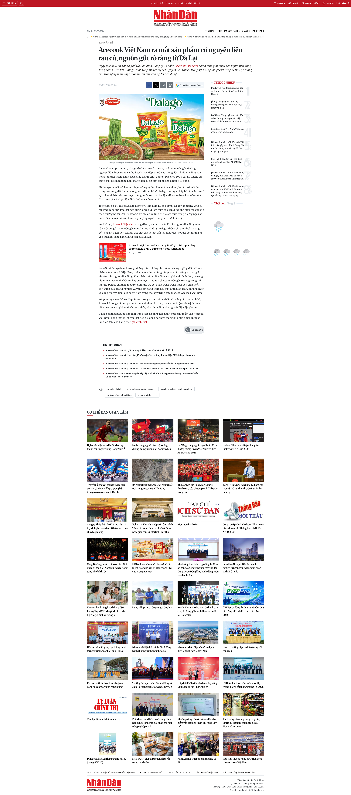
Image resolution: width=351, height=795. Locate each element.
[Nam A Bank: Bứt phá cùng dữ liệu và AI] (198, 744)
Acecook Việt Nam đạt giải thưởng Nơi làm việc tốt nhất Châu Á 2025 (139, 350)
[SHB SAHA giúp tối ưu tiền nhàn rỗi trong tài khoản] (152, 744)
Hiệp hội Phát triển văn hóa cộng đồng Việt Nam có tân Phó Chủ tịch (198, 685)
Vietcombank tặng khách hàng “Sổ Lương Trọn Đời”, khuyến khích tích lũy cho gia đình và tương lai (106, 611)
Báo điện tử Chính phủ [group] (151, 772)
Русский (179, 3)
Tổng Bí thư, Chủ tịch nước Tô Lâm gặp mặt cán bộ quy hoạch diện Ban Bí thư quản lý (243, 488)
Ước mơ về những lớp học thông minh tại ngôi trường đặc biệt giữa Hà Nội (106, 649)
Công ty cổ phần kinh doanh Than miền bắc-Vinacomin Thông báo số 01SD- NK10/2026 (243, 528)
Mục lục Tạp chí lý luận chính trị (103, 719)
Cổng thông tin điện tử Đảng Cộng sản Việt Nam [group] (111, 772)
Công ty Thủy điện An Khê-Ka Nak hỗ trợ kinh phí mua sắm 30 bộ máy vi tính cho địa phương (107, 528)
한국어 (197, 3)
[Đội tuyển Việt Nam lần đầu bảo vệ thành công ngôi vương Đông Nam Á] (107, 430)
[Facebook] (149, 85)
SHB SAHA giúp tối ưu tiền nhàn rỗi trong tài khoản (151, 760)
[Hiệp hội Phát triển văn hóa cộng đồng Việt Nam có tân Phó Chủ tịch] (198, 668)
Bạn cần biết (107, 42)
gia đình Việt (139, 322)
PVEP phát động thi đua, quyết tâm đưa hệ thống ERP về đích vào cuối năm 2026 (243, 611)
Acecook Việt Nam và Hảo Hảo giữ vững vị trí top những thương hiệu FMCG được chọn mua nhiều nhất (162, 246)
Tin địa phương (312, 3)
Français (169, 3)
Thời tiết (219, 203)
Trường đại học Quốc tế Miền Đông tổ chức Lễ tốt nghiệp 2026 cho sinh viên (152, 685)
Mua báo (281, 3)
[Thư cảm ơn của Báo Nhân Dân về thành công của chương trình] (198, 470)
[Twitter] (156, 85)
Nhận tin (330, 3)
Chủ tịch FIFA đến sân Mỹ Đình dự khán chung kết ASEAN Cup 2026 (226, 162)
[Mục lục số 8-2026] (198, 510)
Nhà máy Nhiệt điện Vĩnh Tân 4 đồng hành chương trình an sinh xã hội (151, 649)
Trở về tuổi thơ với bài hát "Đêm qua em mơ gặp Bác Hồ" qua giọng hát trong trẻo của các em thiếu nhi (106, 488)
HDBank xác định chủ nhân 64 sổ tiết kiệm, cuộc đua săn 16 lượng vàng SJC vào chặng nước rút (152, 568)
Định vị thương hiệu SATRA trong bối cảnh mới (242, 649)
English (154, 3)
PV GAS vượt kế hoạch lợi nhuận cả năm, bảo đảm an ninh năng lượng (105, 685)
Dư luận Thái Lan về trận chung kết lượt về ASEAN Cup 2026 (241, 447)
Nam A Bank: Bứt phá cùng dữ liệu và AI (197, 760)
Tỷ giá (231, 203)
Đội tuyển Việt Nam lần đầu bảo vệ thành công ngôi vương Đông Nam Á (227, 90)
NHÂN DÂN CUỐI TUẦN (228, 31)
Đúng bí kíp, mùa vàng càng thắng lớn (152, 607)
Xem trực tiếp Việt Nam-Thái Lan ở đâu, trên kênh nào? (227, 130)
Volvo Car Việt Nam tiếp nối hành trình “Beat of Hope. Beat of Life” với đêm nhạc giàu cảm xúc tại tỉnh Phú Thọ (152, 528)
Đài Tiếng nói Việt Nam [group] (207, 772)
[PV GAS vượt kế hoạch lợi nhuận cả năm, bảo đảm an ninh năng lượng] (107, 668)
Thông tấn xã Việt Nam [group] (179, 772)
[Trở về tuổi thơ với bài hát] (107, 470)
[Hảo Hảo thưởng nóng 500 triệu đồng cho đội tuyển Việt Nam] (243, 744)
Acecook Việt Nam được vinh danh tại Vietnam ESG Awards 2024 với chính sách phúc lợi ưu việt (152, 368)
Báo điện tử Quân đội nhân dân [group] (239, 772)
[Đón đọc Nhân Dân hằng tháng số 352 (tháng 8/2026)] (107, 744)
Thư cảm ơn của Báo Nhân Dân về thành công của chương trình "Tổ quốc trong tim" (197, 488)
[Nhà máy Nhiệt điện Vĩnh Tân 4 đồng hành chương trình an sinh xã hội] (152, 632)
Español (188, 3)
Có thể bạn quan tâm (107, 412)
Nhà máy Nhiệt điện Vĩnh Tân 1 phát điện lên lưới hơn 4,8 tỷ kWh (196, 649)
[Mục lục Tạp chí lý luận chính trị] (107, 704)
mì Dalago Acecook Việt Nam (119, 395)
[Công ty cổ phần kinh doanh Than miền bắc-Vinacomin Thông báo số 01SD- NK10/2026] (243, 510)
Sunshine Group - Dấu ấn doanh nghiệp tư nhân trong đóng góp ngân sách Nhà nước (242, 568)
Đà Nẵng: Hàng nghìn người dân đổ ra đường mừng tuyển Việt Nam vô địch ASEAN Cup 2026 (227, 118)
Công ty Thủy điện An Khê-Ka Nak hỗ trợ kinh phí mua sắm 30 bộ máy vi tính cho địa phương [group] (169, 36)
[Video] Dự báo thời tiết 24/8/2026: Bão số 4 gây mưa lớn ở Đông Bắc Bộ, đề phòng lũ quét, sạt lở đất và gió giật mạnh (228, 147)
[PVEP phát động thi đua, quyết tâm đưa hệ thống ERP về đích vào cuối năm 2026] (243, 593)
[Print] (170, 85)
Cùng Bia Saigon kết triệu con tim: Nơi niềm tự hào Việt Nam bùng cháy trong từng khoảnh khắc (107, 568)
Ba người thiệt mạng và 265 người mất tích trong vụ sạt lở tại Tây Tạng (152, 486)
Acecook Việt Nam (186, 66)
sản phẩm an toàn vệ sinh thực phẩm (176, 389)
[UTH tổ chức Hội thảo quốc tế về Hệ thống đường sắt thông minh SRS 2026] (243, 668)
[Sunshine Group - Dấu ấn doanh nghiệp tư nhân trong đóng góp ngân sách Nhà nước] (243, 549)
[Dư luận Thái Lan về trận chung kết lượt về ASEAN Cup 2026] (243, 430)
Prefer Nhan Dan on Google (191, 85)
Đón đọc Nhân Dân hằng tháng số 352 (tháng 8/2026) (106, 760)
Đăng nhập (346, 3)
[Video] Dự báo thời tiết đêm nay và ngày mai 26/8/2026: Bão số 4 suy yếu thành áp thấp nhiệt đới (227, 175)
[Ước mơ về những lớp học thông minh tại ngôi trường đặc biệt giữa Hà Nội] (107, 632)
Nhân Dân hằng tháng (253, 31)
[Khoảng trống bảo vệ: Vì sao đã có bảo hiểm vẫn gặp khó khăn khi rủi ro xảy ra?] (198, 704)
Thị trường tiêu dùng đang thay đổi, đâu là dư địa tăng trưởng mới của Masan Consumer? (241, 722)
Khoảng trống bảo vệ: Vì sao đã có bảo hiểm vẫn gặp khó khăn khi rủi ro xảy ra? (197, 722)
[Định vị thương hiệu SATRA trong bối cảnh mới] (243, 632)
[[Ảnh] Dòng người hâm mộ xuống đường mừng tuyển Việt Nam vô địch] (152, 430)
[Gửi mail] (163, 85)
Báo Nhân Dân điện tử (175, 18)
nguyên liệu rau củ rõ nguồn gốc (140, 389)
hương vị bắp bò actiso (147, 395)
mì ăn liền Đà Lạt (114, 389)
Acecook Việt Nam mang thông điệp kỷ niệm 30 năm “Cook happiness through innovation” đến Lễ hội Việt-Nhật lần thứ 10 (151, 375)
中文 (162, 3)
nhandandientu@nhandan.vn (250, 790)
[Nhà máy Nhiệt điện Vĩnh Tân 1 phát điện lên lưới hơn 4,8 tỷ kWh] (198, 632)
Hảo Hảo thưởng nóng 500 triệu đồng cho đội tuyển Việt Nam (242, 760)
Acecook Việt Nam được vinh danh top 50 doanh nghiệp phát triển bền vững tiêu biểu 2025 (149, 363)
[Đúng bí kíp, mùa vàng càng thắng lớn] (152, 593)
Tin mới (295, 3)
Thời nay (209, 31)
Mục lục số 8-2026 (188, 524)
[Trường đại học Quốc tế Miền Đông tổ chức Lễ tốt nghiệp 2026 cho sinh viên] (152, 668)
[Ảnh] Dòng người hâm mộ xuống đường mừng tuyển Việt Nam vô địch (226, 104)
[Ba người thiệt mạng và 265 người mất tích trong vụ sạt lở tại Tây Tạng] (152, 470)
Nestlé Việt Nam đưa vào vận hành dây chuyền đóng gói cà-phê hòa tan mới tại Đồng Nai (198, 611)
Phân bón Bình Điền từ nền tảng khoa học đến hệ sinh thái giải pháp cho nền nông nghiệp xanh (152, 722)
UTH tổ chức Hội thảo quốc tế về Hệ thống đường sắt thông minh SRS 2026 (243, 685)
